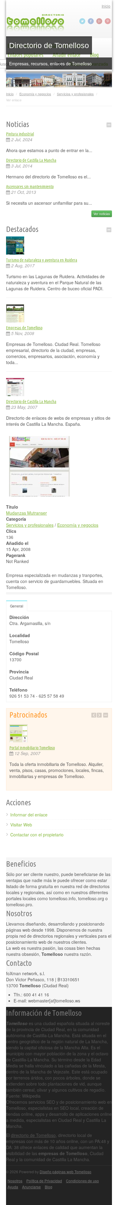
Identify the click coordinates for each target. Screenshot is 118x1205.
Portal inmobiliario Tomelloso (32, 747)
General (16, 605)
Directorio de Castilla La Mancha (31, 160)
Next (99, 715)
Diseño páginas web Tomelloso (65, 1171)
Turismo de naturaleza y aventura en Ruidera (41, 260)
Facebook (91, 21)
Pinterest (108, 21)
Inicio (106, 5)
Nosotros (15, 1180)
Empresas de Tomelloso (24, 327)
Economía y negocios (35, 93)
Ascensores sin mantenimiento (30, 186)
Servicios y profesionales (75, 93)
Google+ (99, 21)
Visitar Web (21, 825)
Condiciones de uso (82, 1180)
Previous (94, 715)
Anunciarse (31, 1186)
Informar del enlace (29, 815)
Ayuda (13, 1186)
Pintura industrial (20, 134)
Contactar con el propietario (37, 835)
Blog (48, 1186)
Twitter (83, 21)
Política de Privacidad (44, 1180)
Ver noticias (101, 213)
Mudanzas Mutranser (26, 513)
